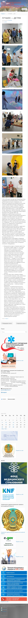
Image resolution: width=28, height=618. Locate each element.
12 (6, 422)
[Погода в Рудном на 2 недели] (11, 399)
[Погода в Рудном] (8, 397)
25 (2, 427)
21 (13, 424)
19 (6, 424)
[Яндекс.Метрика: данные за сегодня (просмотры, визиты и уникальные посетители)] (4, 609)
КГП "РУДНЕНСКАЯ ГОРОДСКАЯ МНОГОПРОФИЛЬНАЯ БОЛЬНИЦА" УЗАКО (12, 5)
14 (13, 422)
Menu (25, 9)
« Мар (2, 428)
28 (13, 427)
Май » (6, 428)
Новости (6, 318)
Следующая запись (21, 323)
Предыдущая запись (7, 323)
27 (9, 427)
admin (6, 21)
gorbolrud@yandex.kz (5, 390)
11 (2, 422)
